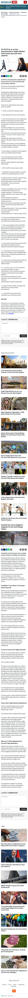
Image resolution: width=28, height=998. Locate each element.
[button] (21, 76)
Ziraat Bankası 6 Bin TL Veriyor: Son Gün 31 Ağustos (16, 7)
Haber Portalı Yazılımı (8, 995)
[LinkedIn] (6, 76)
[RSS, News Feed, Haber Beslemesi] (14, 991)
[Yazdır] (11, 76)
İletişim (14, 984)
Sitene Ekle (13, 986)
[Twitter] (4, 76)
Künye (9, 984)
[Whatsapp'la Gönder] (9, 76)
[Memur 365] (9, 2)
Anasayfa (5, 12)
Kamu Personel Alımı (14, 12)
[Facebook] (2, 76)
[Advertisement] (14, 34)
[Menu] (25, 2)
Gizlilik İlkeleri (21, 984)
